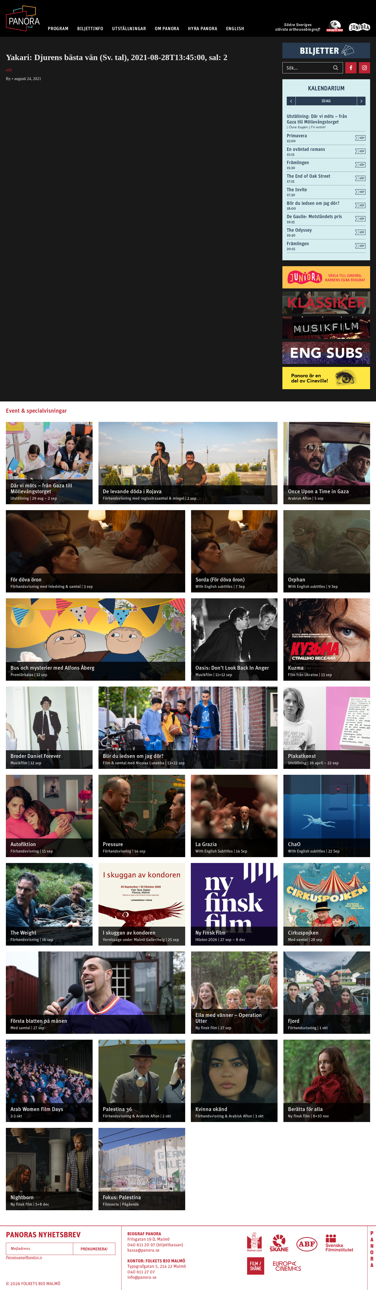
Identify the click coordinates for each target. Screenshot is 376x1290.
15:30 (291, 168)
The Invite (297, 189)
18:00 (291, 208)
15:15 (290, 154)
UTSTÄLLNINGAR (129, 28)
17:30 (291, 195)
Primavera (297, 135)
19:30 (291, 235)
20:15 (291, 249)
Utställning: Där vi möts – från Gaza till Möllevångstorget (317, 119)
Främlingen (298, 162)
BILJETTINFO (90, 28)
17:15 (290, 181)
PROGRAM (58, 28)
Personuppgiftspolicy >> (24, 1257)
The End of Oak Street (308, 176)
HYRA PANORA (202, 28)
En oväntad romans (306, 149)
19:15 (291, 222)
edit (9, 70)
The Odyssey (299, 230)
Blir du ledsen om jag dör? (313, 203)
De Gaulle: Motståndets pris (314, 216)
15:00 (291, 141)
